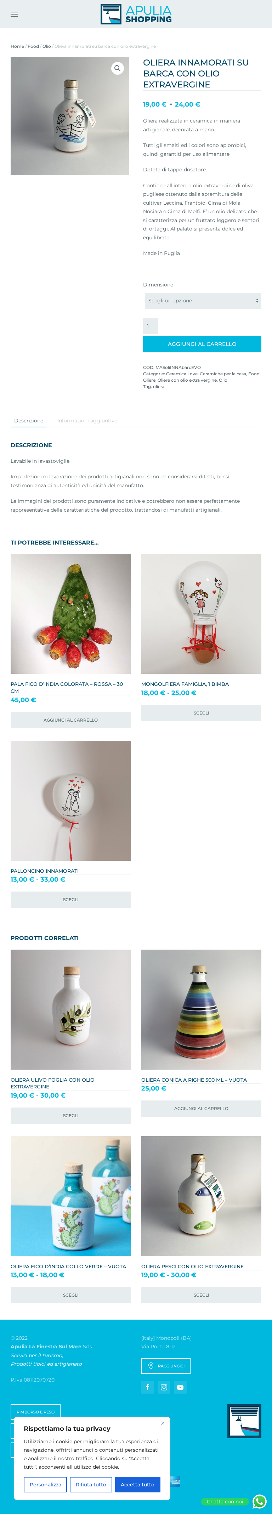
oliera (158, 386)
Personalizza (45, 1484)
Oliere (149, 380)
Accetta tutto (137, 1484)
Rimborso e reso (36, 1412)
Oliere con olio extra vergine (187, 380)
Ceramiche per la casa (223, 373)
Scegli (201, 713)
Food (33, 46)
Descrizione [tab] (28, 420)
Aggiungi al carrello (202, 344)
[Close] (162, 1423)
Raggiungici (171, 1366)
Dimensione (158, 284)
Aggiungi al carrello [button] (71, 720)
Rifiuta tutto (91, 1484)
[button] (14, 14)
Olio (46, 46)
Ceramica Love (182, 373)
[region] (92, 1458)
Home (17, 46)
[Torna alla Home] (136, 14)
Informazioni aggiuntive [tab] (87, 420)
